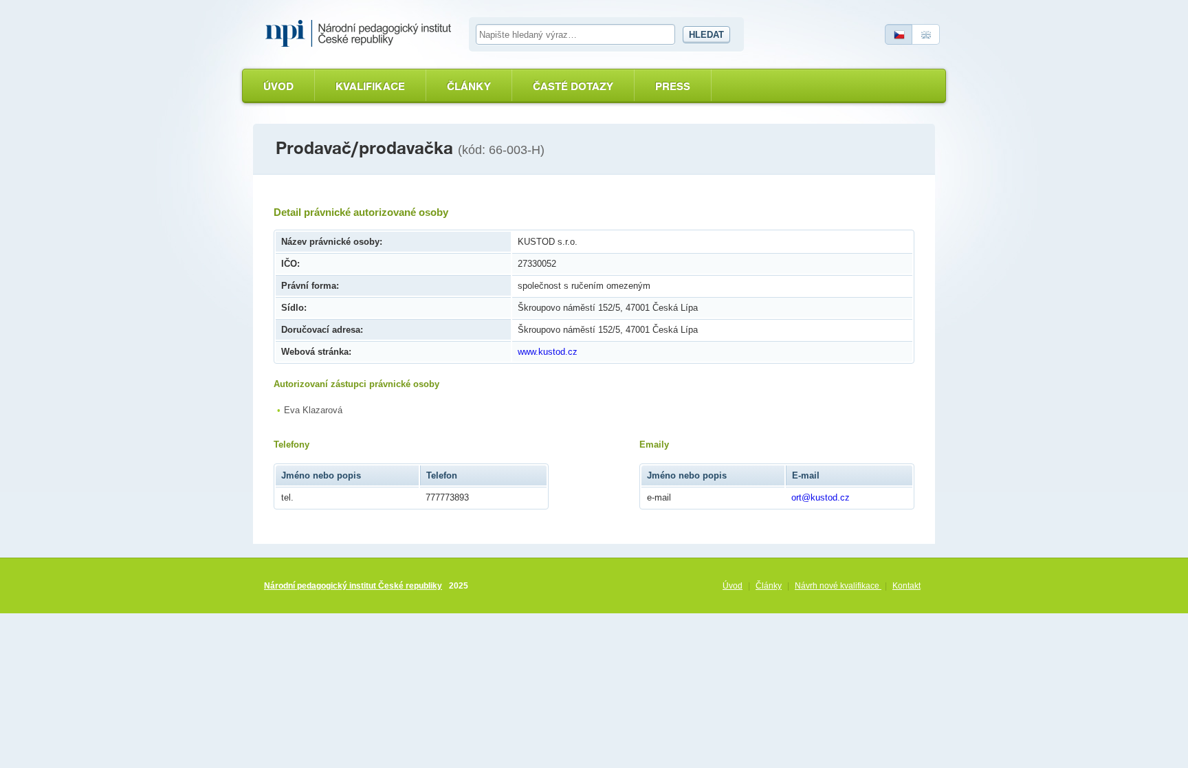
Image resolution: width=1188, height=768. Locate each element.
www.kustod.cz (548, 352)
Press (672, 86)
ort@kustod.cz (820, 497)
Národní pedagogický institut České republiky (353, 586)
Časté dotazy (573, 86)
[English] (926, 34)
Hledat (706, 35)
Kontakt (906, 586)
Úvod (278, 86)
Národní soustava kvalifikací (361, 33)
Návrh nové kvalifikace (838, 586)
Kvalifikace (370, 86)
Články (469, 86)
